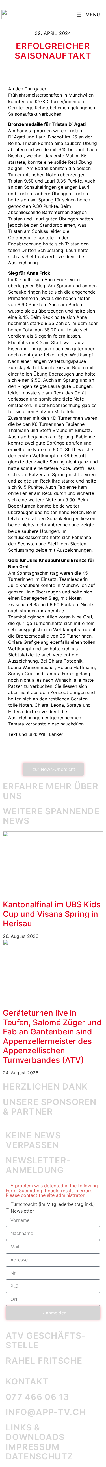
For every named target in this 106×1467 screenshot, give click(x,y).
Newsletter (22, 1210)
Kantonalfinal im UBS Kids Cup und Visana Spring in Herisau (52, 914)
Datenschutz (39, 1456)
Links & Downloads (35, 1432)
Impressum (33, 1447)
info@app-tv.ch (46, 1412)
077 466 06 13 (37, 1397)
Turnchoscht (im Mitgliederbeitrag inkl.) (53, 1204)
